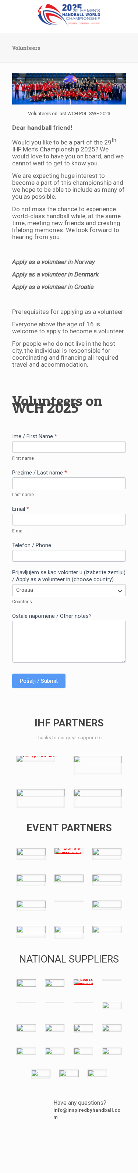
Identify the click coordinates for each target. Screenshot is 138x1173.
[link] (36, 759)
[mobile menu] (128, 14)
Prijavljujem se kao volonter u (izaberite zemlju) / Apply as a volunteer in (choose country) (68, 576)
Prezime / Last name (39, 472)
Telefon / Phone (31, 545)
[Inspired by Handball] (69, 15)
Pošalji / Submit (39, 681)
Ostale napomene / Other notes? (52, 616)
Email (20, 509)
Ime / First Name (34, 436)
